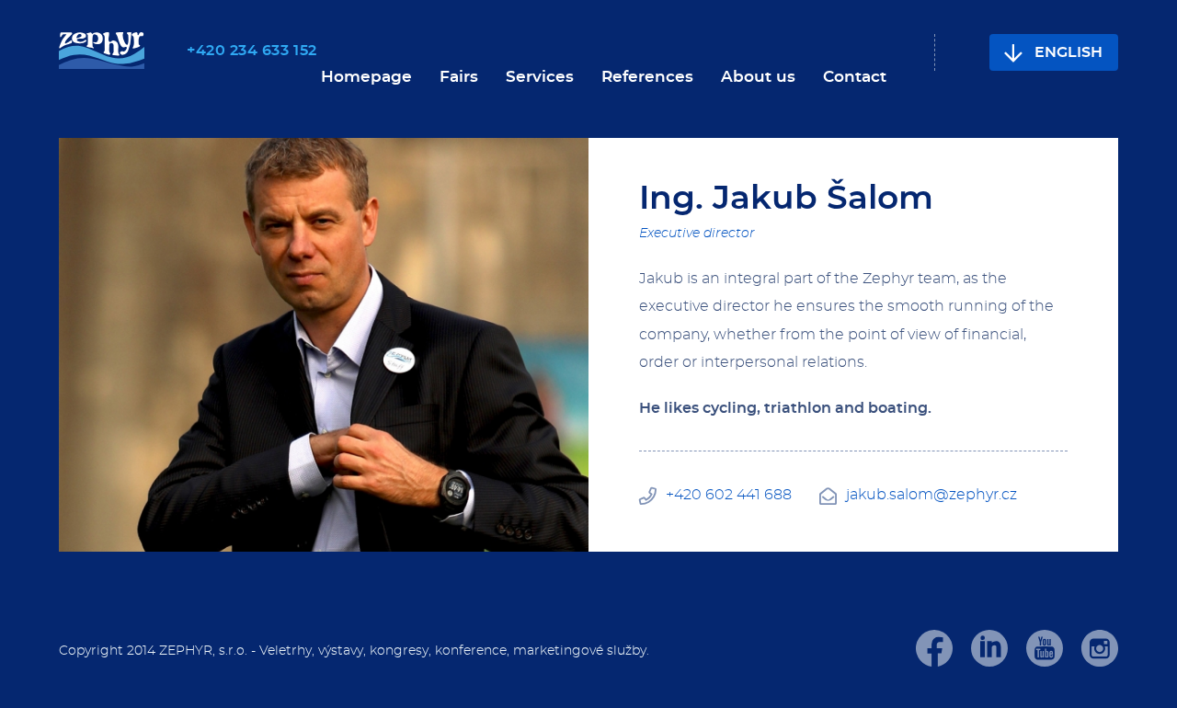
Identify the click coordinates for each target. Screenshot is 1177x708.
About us (758, 77)
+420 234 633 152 (252, 50)
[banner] (101, 52)
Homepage (366, 77)
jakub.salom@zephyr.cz (931, 494)
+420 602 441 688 (729, 494)
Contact (854, 77)
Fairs (459, 77)
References (647, 77)
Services (540, 77)
